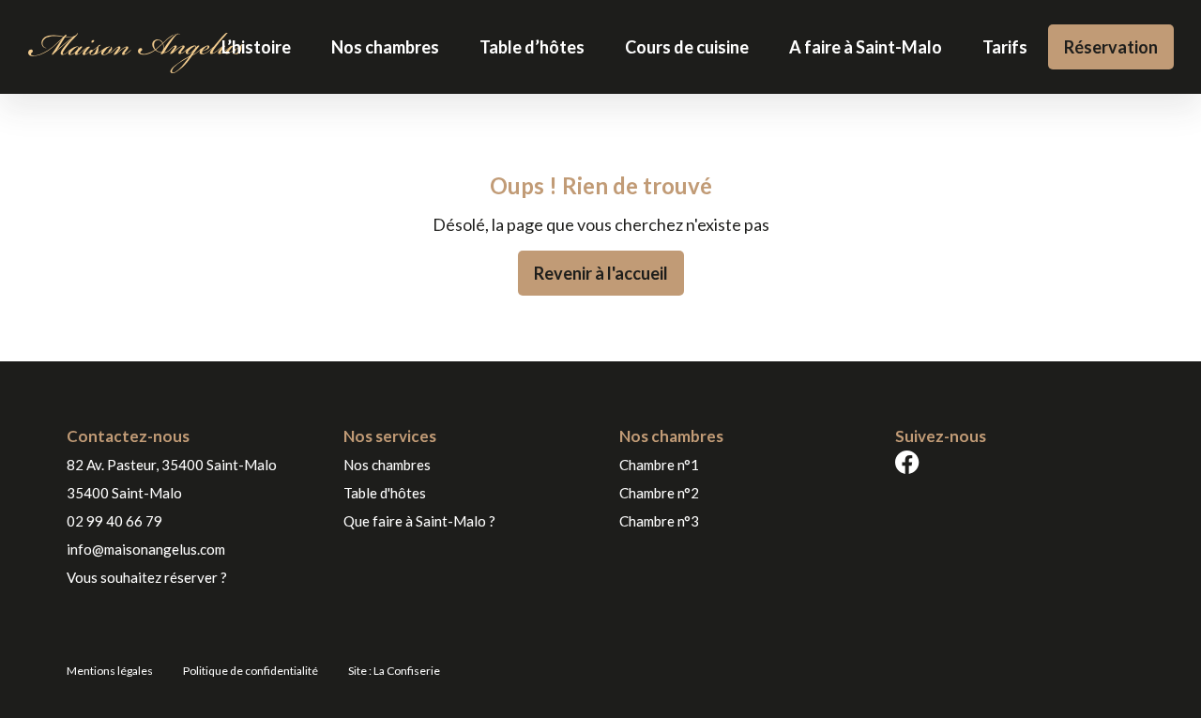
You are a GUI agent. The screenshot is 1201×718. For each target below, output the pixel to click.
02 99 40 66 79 (114, 520)
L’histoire (256, 47)
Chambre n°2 (659, 492)
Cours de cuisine (687, 47)
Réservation (1111, 47)
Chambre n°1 (659, 464)
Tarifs (1004, 47)
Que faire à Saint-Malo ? (419, 520)
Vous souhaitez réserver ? (147, 577)
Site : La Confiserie (394, 671)
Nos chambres (385, 47)
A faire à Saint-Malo (865, 47)
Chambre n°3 (659, 520)
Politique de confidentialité (250, 671)
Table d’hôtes (532, 47)
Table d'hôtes (384, 492)
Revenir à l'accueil (601, 273)
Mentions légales (110, 671)
